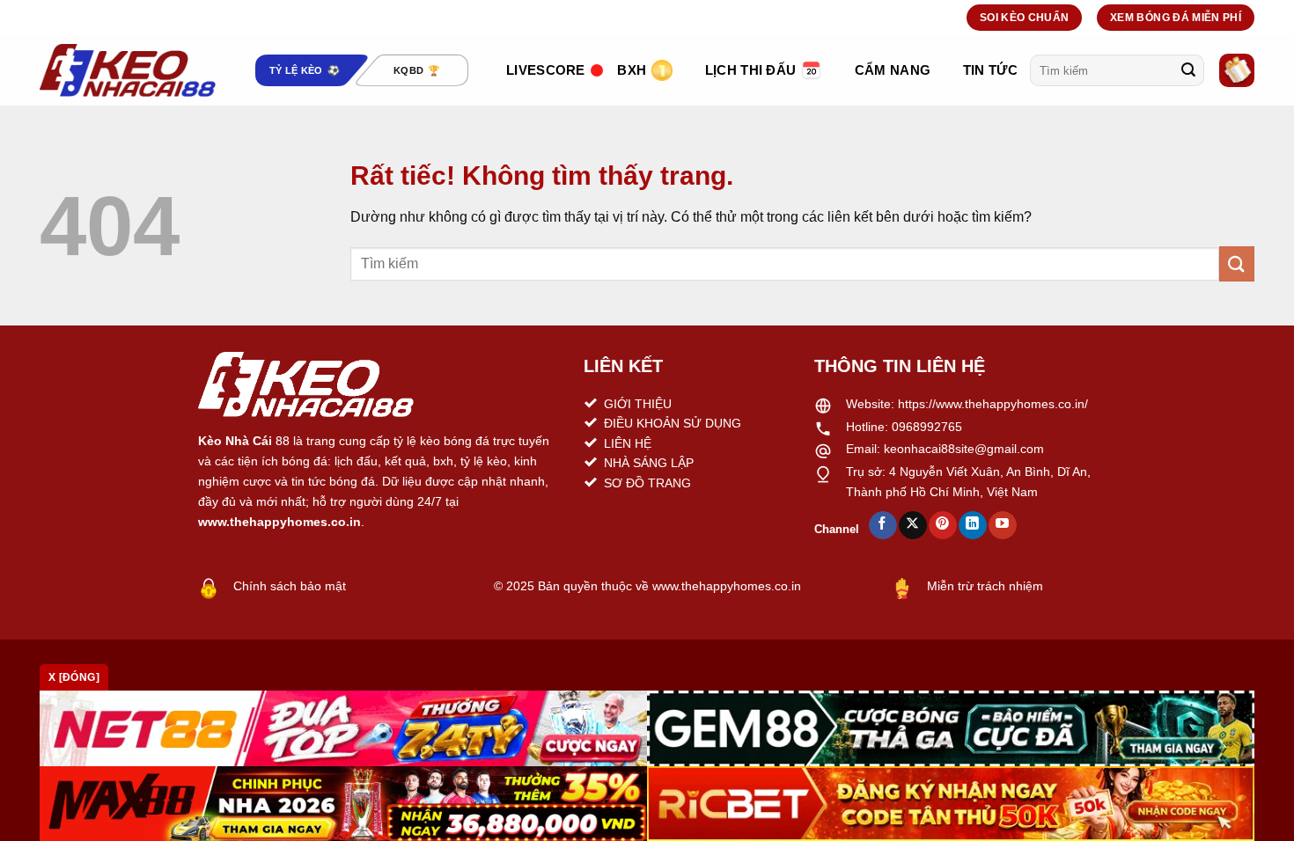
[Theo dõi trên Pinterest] (942, 525)
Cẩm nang (892, 69)
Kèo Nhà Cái (235, 441)
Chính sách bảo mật (289, 586)
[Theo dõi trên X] (912, 525)
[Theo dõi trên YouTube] (1002, 525)
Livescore (545, 69)
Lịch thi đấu (751, 69)
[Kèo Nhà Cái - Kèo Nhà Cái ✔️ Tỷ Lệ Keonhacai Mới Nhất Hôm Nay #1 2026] (128, 70)
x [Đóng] (73, 677)
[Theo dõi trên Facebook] (882, 525)
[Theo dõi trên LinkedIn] (972, 525)
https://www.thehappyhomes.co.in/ (993, 404)
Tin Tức (990, 69)
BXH (631, 69)
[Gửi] (1188, 70)
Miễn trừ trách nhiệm (985, 586)
